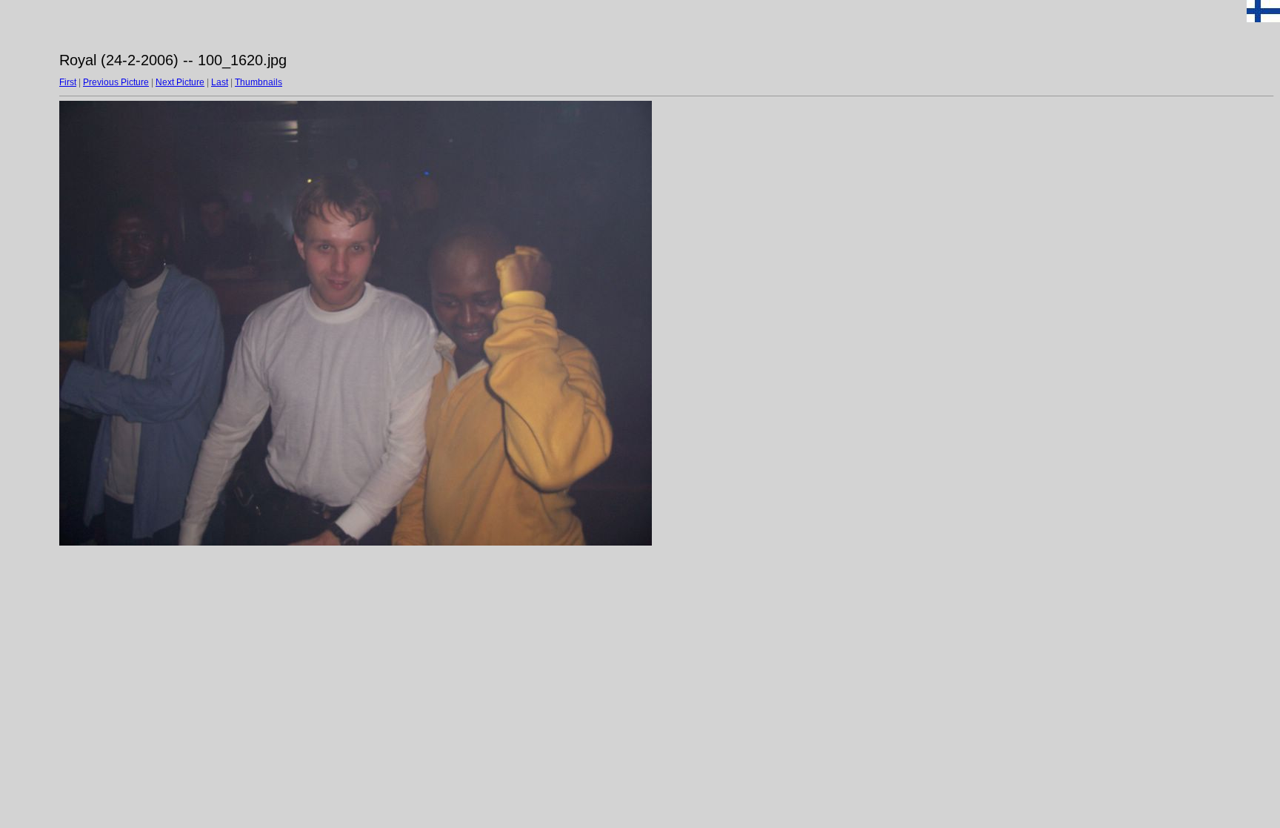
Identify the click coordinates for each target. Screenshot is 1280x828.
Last (219, 82)
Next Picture (180, 82)
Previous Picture (116, 82)
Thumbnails (258, 82)
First (67, 82)
